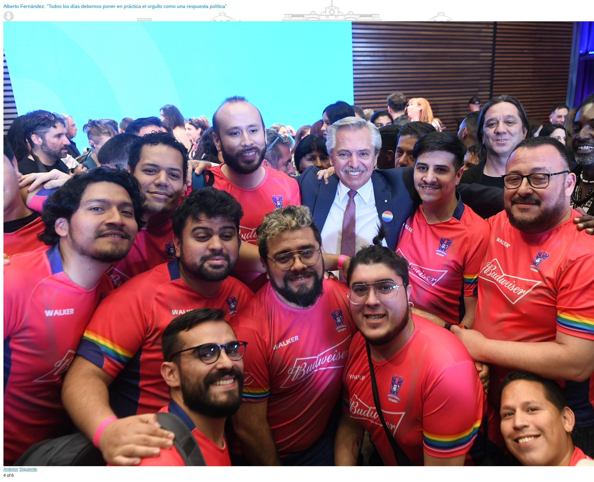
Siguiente (28, 469)
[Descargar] (8, 16)
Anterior (10, 469)
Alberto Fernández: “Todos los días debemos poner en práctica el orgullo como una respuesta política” (115, 6)
